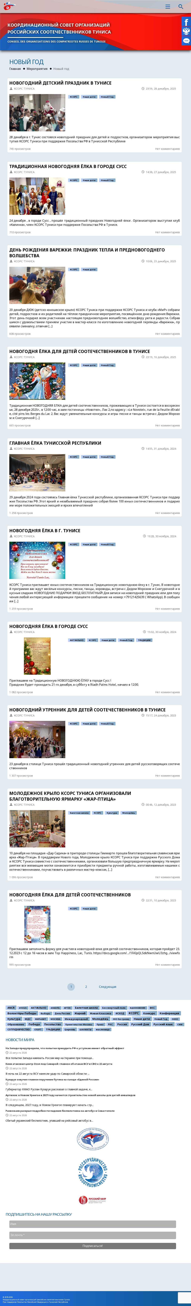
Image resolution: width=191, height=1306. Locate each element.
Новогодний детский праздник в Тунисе (60, 83)
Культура (112, 812)
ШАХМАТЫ (85, 1029)
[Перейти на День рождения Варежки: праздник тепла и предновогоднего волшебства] (37, 285)
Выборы (45, 1013)
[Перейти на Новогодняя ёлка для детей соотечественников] (37, 924)
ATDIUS (22, 1008)
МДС (28, 1019)
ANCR (11, 1007)
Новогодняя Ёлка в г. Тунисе (44, 531)
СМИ (179, 1024)
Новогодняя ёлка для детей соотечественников (70, 895)
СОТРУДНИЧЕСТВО (18, 1029)
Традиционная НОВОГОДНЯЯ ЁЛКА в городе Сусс (68, 166)
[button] (167, 6)
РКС (110, 1024)
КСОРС (73, 96)
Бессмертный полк (114, 1007)
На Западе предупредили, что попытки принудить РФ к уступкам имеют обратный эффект (65, 1048)
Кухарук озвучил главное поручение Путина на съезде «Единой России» (52, 1079)
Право (100, 1024)
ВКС (152, 1007)
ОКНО (175, 1019)
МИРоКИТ (40, 1019)
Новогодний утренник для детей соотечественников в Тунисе (87, 710)
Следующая (107, 987)
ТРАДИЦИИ (144, 640)
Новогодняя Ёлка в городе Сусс (48, 626)
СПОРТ (37, 1029)
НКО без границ (121, 1019)
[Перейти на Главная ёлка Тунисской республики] (37, 472)
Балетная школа (79, 812)
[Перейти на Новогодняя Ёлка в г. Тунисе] (37, 560)
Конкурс (149, 1013)
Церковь (70, 1029)
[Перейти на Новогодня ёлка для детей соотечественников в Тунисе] (37, 381)
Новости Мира (20, 1039)
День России (62, 1013)
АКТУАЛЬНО (76, 640)
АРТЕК (67, 1008)
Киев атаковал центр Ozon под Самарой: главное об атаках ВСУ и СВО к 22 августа (59, 1064)
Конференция (169, 1013)
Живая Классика (100, 1013)
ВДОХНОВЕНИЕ (137, 1008)
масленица (102, 1029)
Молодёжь (128, 812)
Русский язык (163, 1024)
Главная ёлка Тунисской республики (55, 443)
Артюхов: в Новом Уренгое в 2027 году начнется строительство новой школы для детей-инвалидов (70, 1095)
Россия (122, 1024)
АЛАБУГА (55, 1008)
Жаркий (79, 1013)
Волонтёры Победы (21, 1013)
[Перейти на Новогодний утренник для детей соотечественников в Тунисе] (37, 739)
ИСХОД (120, 1013)
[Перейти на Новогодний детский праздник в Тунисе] (37, 112)
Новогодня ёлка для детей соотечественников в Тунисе (79, 351)
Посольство (52, 1024)
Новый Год (107, 96)
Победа (34, 1024)
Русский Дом (140, 1024)
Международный (76, 1019)
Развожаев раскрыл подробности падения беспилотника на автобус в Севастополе (60, 1110)
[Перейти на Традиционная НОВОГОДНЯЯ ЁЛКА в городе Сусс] (37, 196)
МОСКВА (55, 1019)
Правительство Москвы (78, 1024)
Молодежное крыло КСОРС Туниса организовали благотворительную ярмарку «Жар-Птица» (70, 796)
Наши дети (89, 96)
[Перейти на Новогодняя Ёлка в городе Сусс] (37, 656)
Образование (15, 1024)
